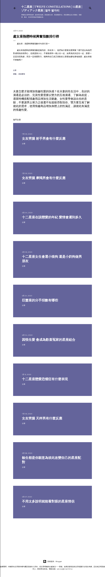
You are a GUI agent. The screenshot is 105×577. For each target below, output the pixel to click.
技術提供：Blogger (54, 561)
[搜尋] (90, 7)
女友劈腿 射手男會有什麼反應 (43, 138)
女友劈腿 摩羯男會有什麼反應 (43, 178)
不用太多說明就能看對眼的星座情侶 (48, 501)
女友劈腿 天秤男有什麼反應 (42, 418)
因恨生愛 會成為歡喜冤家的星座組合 (48, 339)
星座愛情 (21, 74)
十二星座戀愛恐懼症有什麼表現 (45, 379)
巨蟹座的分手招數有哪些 (40, 300)
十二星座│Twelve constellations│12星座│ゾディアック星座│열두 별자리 (52, 8)
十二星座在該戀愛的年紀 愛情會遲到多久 (52, 217)
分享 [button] (14, 70)
